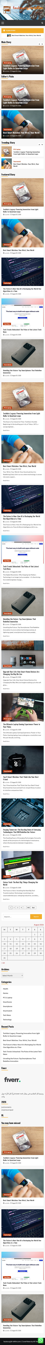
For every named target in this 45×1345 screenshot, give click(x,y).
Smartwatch (7, 65)
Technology (16, 161)
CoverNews (26, 1341)
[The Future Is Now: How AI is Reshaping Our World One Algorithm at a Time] (6, 163)
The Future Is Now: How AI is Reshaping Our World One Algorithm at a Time (26, 165)
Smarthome (7, 666)
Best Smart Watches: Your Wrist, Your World (21, 68)
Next (33, 907)
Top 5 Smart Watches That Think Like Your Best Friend (21, 778)
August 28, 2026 (16, 71)
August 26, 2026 (16, 730)
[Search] (42, 23)
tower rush (19, 1094)
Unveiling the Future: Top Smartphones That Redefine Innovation (22, 371)
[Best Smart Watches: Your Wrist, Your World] (22, 60)
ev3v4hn (7, 71)
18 (10, 948)
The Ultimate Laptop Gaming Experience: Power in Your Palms (21, 725)
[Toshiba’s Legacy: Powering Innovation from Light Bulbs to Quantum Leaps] (22, 192)
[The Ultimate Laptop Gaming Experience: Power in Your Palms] (22, 707)
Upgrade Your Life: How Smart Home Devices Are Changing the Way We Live (21, 672)
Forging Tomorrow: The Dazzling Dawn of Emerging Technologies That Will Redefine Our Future (22, 830)
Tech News (7, 324)
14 (29, 944)
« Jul (3, 963)
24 (4, 953)
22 (35, 948)
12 (17, 944)
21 (29, 948)
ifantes (5, 993)
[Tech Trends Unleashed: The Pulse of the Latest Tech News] (22, 312)
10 (4, 944)
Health (5, 989)
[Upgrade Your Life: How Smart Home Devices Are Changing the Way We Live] (22, 654)
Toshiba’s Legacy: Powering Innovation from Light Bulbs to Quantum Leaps (21, 101)
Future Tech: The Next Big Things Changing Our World (20, 883)
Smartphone (7, 365)
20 (23, 948)
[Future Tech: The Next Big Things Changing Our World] (22, 865)
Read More (6, 430)
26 (17, 953)
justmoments (6, 1107)
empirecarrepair (7, 1110)
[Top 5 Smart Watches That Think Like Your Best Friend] (22, 760)
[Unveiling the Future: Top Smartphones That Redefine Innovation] (22, 353)
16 (41, 944)
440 (28, 907)
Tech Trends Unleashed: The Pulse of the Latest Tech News (22, 330)
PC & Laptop (7, 97)
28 (29, 953)
